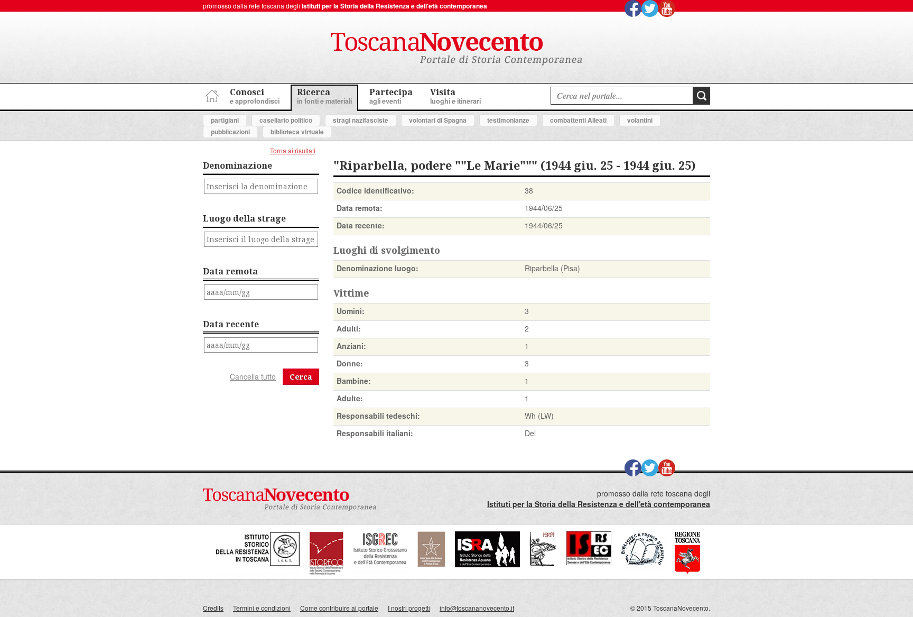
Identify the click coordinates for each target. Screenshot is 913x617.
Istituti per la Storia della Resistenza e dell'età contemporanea (394, 6)
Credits (213, 608)
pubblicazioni (230, 131)
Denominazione (237, 165)
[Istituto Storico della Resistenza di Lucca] (431, 564)
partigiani (225, 120)
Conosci (255, 96)
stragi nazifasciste (360, 120)
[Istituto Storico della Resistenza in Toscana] (258, 572)
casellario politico (285, 120)
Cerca (301, 377)
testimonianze (508, 120)
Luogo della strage (244, 218)
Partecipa (391, 96)
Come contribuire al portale (339, 608)
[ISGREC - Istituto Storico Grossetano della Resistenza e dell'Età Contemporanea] (380, 572)
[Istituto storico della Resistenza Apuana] (487, 564)
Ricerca (324, 96)
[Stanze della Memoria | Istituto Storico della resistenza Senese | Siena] (588, 562)
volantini (640, 120)
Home (211, 94)
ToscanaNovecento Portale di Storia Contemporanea (456, 49)
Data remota (230, 271)
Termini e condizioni (262, 608)
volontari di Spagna (438, 120)
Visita (455, 96)
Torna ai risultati (292, 150)
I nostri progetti (409, 608)
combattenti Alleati (578, 120)
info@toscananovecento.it (477, 608)
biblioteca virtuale (297, 131)
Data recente (231, 324)
